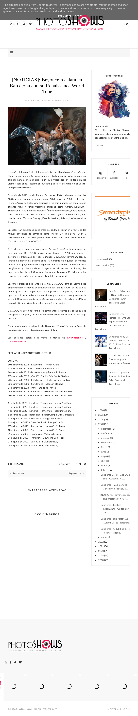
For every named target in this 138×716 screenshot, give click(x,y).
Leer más (99, 145)
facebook (114, 178)
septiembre (107, 442)
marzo (104, 465)
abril (103, 460)
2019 (101, 555)
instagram (101, 178)
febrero (105, 470)
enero (104, 537)
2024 (101, 419)
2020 (101, 550)
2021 (101, 546)
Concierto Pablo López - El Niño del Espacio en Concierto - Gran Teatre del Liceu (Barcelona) (114, 299)
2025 (101, 414)
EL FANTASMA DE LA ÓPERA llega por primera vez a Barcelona (121, 359)
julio (103, 447)
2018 (101, 560)
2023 (101, 424)
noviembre (106, 433)
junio (103, 451)
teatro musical (102, 265)
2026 (101, 410)
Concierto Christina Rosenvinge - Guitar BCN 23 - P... (116, 508)
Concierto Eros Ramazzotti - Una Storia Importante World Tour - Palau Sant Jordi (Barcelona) (114, 321)
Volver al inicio (118, 709)
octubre (105, 437)
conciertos (100, 259)
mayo (104, 456)
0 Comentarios (16, 464)
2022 (101, 541)
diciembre (106, 428)
